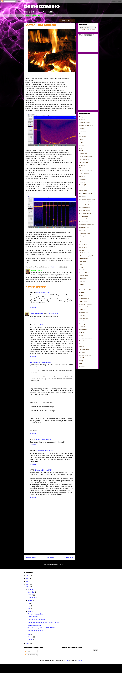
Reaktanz (81, 284)
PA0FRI (81, 264)
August (30, 600)
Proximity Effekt (83, 275)
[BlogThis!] (61, 267)
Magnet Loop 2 (83, 247)
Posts (28, 651)
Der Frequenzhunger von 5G (37, 630)
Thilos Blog (82, 341)
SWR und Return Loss (85, 338)
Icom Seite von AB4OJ (85, 193)
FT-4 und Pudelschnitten (35, 614)
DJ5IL (80, 148)
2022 (28, 578)
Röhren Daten (83, 301)
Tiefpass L (82, 346)
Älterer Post (68, 557)
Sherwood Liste (83, 312)
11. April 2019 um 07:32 (43, 439)
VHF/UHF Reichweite (85, 355)
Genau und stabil (33, 617)
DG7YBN (81, 145)
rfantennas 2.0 (83, 292)
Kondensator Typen (84, 233)
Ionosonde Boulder (84, 204)
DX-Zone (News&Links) (85, 170)
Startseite (50, 557)
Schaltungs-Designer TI (85, 304)
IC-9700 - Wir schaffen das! (36, 619)
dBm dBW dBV (83, 136)
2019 (28, 587)
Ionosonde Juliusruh (84, 210)
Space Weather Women (86, 321)
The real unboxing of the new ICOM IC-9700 (41, 628)
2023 (28, 576)
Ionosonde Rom (83, 216)
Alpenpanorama (83, 117)
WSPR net (82, 366)
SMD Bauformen (83, 318)
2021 (28, 581)
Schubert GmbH (83, 307)
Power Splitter (83, 270)
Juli (29, 603)
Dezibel (81, 139)
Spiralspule (82, 326)
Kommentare (30, 654)
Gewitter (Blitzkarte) (84, 185)
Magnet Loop (83, 244)
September (31, 597)
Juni (29, 606)
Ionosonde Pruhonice (85, 213)
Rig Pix (81, 295)
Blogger (79, 660)
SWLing (81, 335)
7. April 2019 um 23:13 (43, 292)
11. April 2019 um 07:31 (43, 362)
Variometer (82, 352)
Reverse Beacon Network (86, 290)
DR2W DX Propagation (85, 156)
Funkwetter (82, 182)
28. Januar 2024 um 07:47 (43, 470)
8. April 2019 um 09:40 (53, 313)
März (29, 634)
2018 (28, 643)
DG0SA (81, 142)
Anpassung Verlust (84, 122)
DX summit (82, 165)
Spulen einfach (83, 329)
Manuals (81, 250)
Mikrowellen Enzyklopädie (86, 255)
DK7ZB (81, 151)
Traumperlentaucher (36, 313)
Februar (30, 637)
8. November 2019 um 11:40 (45, 450)
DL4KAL (33, 362)
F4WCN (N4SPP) (84, 173)
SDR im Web (82, 309)
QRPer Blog (82, 278)
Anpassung (82, 119)
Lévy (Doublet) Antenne (85, 238)
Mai (29, 608)
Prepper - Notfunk (84, 273)
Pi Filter (81, 267)
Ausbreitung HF (83, 131)
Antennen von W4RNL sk (86, 125)
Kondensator (82, 230)
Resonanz (82, 287)
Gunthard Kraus (83, 187)
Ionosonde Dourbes (84, 207)
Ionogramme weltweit (85, 202)
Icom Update (82, 196)
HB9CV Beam (83, 190)
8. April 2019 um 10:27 (42, 325)
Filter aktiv (82, 176)
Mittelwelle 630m (84, 258)
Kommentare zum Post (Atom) (53, 564)
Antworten (33, 307)
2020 (28, 584)
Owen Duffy (82, 261)
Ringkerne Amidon (84, 298)
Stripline (81, 332)
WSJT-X (81, 363)
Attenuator (82, 128)
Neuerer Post (30, 557)
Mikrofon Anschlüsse (85, 253)
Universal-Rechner (84, 349)
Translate (92, 29)
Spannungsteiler (83, 324)
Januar (30, 639)
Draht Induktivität (84, 159)
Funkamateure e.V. (84, 179)
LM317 (81, 241)
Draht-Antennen (83, 162)
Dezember (31, 589)
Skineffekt (82, 315)
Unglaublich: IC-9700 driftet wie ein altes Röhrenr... (44, 622)
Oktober (30, 595)
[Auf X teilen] (63, 267)
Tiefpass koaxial (83, 343)
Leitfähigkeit (82, 236)
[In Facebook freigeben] (65, 267)
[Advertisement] (49, 539)
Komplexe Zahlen (84, 227)
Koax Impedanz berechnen (86, 224)
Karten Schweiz (83, 221)
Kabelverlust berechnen (85, 219)
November (31, 592)
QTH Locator (82, 281)
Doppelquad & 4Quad (85, 153)
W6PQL (81, 360)
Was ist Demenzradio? (33, 15)
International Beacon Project (87, 199)
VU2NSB (81, 358)
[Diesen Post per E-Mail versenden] (60, 267)
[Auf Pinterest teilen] (66, 267)
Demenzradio (42, 7)
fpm (67, 660)
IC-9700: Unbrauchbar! (35, 625)
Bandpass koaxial (84, 134)
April (29, 611)
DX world (81, 168)
